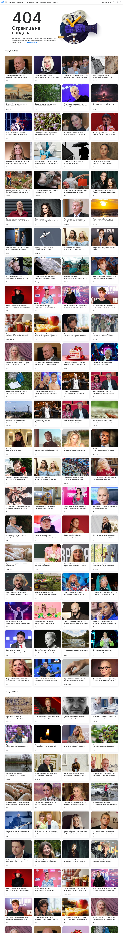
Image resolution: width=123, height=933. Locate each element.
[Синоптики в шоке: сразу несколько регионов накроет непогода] (104, 327)
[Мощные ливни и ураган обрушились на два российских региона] (104, 911)
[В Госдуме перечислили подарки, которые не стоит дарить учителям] (75, 184)
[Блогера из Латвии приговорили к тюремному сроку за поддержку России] (47, 184)
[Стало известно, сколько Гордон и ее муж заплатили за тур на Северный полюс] (18, 356)
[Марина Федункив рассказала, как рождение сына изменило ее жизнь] (18, 672)
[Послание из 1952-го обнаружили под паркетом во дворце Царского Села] (18, 824)
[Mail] (2, 2)
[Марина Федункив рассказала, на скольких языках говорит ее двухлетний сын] (104, 270)
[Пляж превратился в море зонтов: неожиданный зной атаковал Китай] (75, 471)
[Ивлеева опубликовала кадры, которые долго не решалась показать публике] (18, 471)
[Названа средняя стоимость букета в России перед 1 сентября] (47, 557)
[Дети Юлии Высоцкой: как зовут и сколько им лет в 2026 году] (18, 155)
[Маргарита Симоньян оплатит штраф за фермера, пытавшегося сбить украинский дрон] (104, 615)
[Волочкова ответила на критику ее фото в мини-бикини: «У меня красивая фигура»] (18, 212)
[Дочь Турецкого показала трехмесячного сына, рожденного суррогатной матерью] (18, 442)
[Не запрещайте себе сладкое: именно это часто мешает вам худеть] (75, 356)
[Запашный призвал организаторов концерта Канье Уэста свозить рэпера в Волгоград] (18, 643)
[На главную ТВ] (5, 2)
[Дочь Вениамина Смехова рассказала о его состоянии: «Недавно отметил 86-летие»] (104, 385)
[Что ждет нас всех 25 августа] (104, 97)
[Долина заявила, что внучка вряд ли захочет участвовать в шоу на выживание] (104, 672)
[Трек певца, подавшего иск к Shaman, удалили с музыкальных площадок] (75, 97)
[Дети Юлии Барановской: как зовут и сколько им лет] (47, 911)
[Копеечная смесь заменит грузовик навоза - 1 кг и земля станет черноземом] (47, 586)
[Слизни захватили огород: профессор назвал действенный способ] (104, 414)
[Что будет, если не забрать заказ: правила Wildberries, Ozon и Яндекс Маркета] (47, 701)
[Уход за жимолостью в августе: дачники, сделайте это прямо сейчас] (104, 853)
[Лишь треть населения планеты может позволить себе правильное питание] (104, 701)
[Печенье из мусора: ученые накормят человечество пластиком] (47, 500)
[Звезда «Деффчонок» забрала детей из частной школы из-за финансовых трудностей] (18, 701)
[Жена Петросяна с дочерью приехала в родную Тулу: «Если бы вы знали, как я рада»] (75, 882)
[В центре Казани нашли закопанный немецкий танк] (104, 69)
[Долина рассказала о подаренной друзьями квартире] (104, 500)
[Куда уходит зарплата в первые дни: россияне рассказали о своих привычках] (75, 672)
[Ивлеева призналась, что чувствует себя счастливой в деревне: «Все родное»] (75, 442)
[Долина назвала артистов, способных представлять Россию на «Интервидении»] (104, 643)
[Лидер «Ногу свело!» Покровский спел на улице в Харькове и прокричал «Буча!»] (75, 385)
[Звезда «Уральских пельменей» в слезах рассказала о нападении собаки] (75, 126)
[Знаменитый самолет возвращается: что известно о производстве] (75, 270)
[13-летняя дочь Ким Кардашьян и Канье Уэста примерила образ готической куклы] (104, 586)
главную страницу (31, 42)
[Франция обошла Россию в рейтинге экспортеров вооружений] (47, 241)
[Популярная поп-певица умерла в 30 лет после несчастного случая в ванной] (47, 853)
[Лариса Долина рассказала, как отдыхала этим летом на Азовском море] (104, 787)
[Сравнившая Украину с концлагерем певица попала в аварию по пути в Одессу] (18, 853)
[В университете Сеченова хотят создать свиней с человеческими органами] (18, 911)
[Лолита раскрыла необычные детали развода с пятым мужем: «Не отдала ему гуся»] (18, 299)
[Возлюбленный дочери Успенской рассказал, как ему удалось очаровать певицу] (47, 471)
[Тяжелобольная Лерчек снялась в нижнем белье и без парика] (75, 758)
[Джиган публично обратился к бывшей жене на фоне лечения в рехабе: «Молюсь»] (75, 615)
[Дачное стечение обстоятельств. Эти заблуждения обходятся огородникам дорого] (18, 184)
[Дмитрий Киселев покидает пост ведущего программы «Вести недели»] (47, 356)
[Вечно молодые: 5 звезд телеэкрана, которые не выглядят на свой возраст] (47, 69)
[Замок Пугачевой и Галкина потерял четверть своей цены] (47, 643)
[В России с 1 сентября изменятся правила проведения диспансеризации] (104, 824)
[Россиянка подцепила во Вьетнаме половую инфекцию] (104, 557)
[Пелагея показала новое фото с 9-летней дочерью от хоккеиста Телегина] (75, 911)
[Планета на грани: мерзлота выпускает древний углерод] (47, 270)
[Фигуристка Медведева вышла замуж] (104, 241)
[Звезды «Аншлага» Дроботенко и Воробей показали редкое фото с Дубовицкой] (18, 730)
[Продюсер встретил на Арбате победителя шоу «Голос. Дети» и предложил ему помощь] (104, 126)
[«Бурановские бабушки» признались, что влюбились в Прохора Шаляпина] (104, 758)
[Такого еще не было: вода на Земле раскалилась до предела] (104, 212)
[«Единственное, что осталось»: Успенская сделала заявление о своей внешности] (75, 853)
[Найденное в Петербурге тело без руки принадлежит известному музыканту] (75, 824)
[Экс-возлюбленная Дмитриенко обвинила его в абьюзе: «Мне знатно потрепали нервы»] (104, 299)
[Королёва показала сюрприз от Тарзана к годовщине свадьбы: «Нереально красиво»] (104, 184)
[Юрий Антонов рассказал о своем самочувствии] (104, 356)
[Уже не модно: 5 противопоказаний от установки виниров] (104, 730)
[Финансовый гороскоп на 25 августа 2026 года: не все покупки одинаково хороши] (47, 615)
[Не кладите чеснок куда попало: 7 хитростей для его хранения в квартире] (47, 126)
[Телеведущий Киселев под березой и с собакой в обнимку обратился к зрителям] (18, 69)
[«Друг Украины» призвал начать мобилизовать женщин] (47, 882)
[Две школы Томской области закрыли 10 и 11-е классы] (18, 385)
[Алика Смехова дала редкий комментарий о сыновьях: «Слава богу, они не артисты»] (75, 701)
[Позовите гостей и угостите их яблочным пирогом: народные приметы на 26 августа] (47, 327)
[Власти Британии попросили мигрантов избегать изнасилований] (18, 97)
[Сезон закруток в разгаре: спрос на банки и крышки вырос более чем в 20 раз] (18, 327)
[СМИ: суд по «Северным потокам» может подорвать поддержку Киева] (47, 787)
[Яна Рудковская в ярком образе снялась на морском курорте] (104, 528)
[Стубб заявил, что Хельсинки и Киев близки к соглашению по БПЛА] (104, 442)
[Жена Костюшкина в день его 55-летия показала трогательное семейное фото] (75, 299)
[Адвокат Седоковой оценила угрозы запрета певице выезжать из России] (75, 557)
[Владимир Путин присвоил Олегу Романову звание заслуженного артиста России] (47, 730)
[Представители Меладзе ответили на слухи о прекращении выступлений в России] (75, 787)
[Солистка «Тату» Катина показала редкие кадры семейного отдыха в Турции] (75, 528)
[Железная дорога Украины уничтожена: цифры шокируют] (18, 414)
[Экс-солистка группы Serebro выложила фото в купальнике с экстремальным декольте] (75, 730)
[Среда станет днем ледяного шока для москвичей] (47, 97)
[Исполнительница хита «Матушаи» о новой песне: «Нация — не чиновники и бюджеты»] (47, 299)
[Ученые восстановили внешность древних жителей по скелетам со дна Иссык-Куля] (75, 643)
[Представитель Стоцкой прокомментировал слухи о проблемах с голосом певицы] (75, 586)
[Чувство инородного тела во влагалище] (18, 557)
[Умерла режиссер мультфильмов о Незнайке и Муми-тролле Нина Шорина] (47, 442)
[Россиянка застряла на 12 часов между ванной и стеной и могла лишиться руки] (47, 155)
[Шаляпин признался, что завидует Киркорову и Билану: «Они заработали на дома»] (75, 327)
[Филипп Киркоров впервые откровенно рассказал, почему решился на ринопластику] (18, 586)
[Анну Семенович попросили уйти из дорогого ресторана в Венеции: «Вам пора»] (47, 824)
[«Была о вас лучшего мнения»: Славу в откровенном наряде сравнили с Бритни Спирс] (75, 500)
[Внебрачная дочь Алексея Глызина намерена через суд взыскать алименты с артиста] (18, 126)
